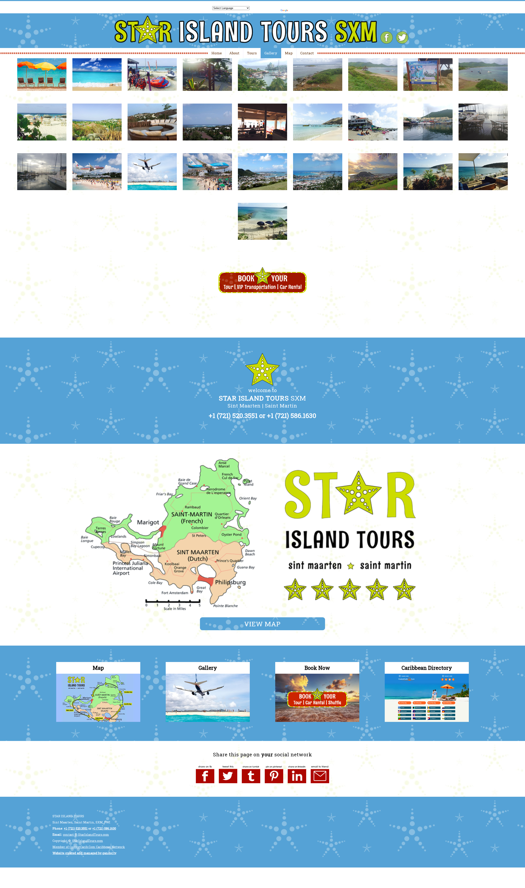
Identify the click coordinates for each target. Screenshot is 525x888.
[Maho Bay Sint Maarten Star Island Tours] (97, 193)
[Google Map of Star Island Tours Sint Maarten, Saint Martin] (98, 720)
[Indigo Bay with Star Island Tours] (428, 193)
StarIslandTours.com (87, 841)
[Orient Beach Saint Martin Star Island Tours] (373, 94)
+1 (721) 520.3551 (233, 415)
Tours (252, 53)
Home (216, 53)
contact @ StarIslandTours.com (86, 835)
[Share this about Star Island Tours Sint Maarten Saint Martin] (205, 784)
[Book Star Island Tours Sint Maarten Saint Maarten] (317, 720)
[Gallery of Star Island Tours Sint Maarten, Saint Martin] (208, 720)
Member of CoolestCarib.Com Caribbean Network (88, 847)
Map (289, 53)
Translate (302, 7)
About (234, 53)
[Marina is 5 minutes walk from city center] (428, 144)
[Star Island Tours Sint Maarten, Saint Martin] (42, 94)
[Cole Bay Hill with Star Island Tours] (262, 193)
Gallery (270, 53)
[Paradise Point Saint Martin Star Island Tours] (97, 144)
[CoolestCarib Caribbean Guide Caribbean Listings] (426, 720)
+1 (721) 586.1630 (291, 415)
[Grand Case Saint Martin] (262, 144)
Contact (307, 53)
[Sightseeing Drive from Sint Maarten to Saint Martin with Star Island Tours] (262, 94)
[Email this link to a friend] (320, 784)
